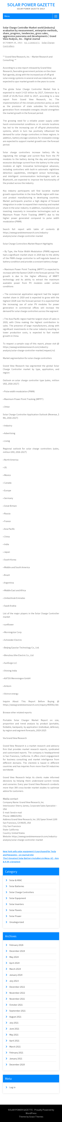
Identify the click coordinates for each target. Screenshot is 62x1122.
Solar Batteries (16, 886)
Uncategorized (16, 922)
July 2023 (14, 980)
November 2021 (17, 998)
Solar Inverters (16, 904)
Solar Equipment (17, 898)
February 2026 (16, 945)
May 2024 (14, 956)
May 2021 (13, 1034)
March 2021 (15, 1046)
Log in (12, 1087)
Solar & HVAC (15, 880)
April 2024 (14, 962)
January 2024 (15, 974)
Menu (7, 16)
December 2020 (17, 1064)
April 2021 (14, 1040)
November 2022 (17, 992)
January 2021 (15, 1058)
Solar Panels (15, 910)
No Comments (32, 43)
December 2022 (17, 986)
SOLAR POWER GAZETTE (31, 5)
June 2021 (14, 1028)
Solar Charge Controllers (21, 892)
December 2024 (17, 951)
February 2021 (16, 1052)
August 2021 (15, 1016)
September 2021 (17, 1010)
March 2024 (15, 968)
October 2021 (16, 1004)
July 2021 (13, 1022)
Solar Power (15, 916)
